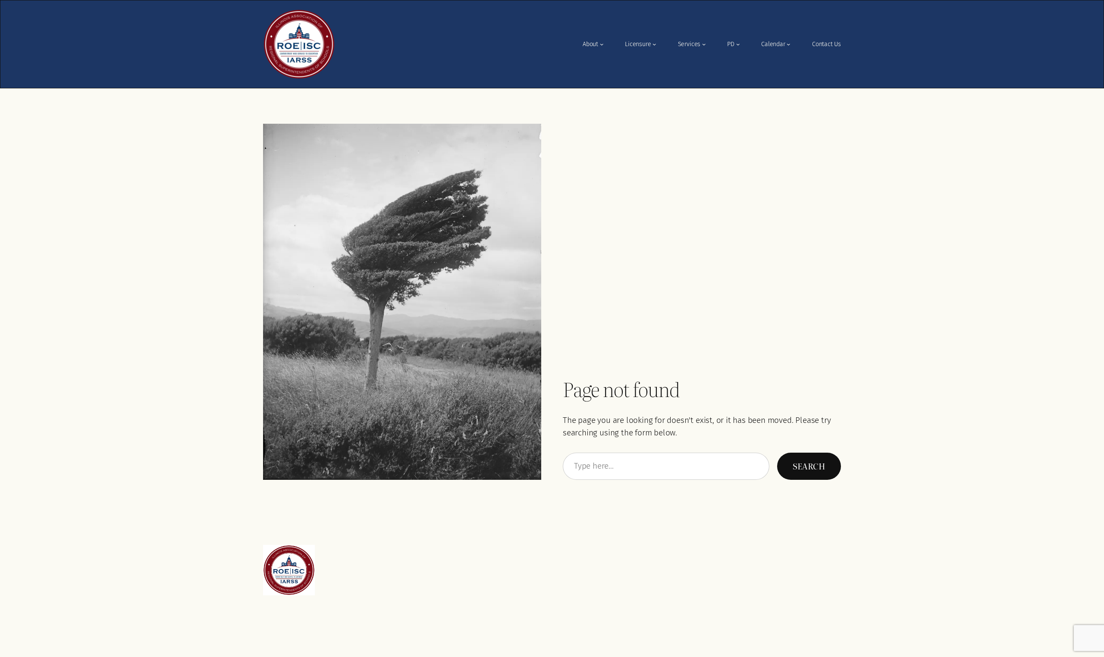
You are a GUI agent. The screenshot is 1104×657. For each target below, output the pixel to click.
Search (809, 466)
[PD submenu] (738, 44)
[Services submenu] (704, 44)
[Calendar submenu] (788, 44)
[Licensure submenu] (654, 44)
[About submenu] (602, 44)
